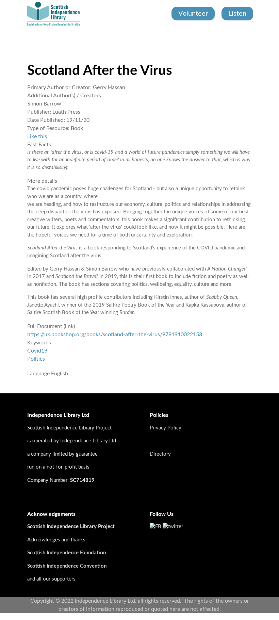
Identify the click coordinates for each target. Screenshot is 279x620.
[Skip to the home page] (53, 14)
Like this (37, 136)
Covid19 (37, 351)
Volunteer (193, 13)
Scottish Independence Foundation (67, 552)
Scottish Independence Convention (66, 566)
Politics (36, 359)
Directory (160, 454)
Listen (237, 13)
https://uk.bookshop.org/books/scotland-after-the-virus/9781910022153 (114, 334)
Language (38, 373)
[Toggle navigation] (28, 40)
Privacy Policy (165, 427)
